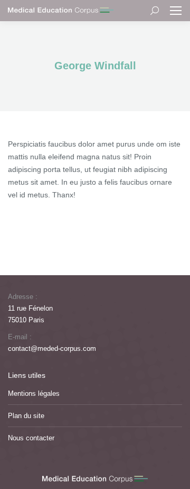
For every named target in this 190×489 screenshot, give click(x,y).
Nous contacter (31, 438)
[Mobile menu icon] (175, 10)
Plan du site (26, 416)
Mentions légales (34, 393)
